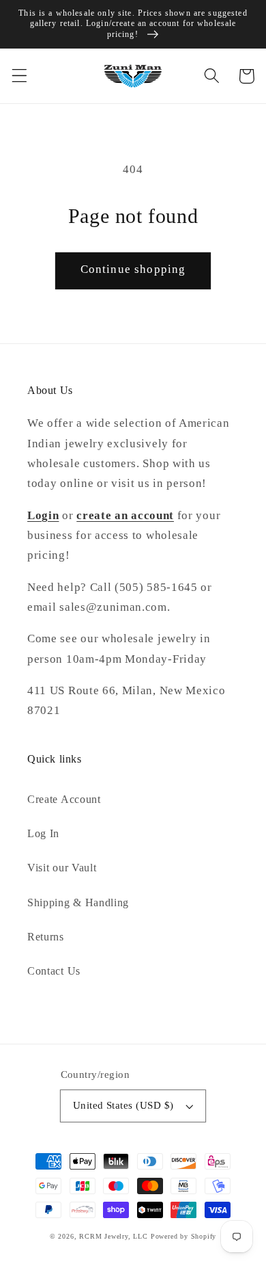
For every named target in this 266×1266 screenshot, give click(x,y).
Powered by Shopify (184, 1236)
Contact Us (53, 971)
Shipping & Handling (78, 902)
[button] (19, 76)
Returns (45, 936)
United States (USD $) (123, 1105)
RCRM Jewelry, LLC (113, 1236)
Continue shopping (133, 269)
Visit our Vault (61, 867)
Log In (43, 833)
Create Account (64, 799)
